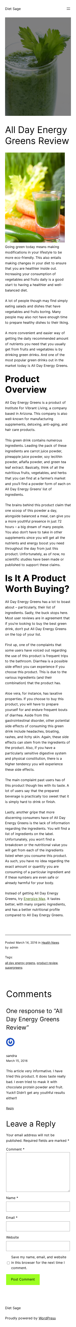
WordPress (47, 1318)
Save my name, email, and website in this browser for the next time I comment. (38, 1262)
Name (12, 1198)
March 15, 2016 (17, 1060)
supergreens (13, 967)
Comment (15, 1149)
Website (12, 1237)
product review (47, 963)
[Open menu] (68, 8)
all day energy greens (20, 963)
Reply (10, 1108)
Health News (50, 942)
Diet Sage (13, 9)
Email (12, 1217)
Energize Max (34, 899)
